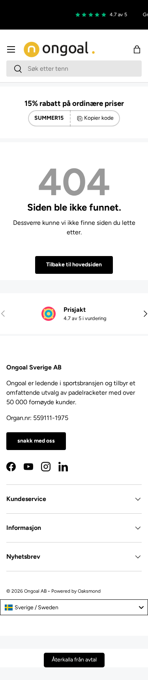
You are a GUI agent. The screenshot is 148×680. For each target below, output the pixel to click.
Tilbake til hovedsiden (74, 264)
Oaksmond (89, 591)
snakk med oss (36, 440)
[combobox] (74, 68)
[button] (137, 49)
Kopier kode (99, 118)
